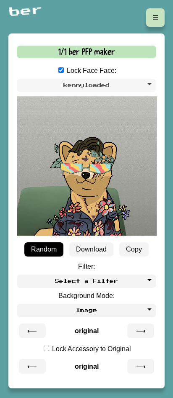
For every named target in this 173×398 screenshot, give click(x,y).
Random (44, 249)
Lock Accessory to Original (90, 348)
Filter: (86, 266)
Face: (108, 70)
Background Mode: (86, 295)
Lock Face (82, 70)
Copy (134, 249)
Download (91, 249)
